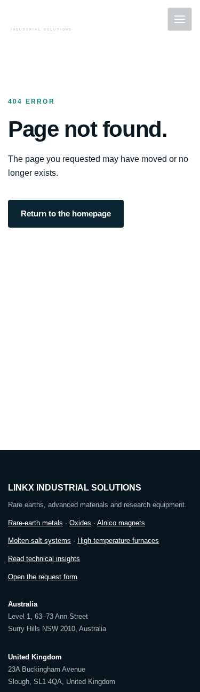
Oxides (80, 523)
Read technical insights (44, 559)
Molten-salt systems (39, 541)
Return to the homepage (66, 213)
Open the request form (42, 577)
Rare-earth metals (35, 523)
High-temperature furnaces (118, 541)
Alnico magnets (121, 523)
